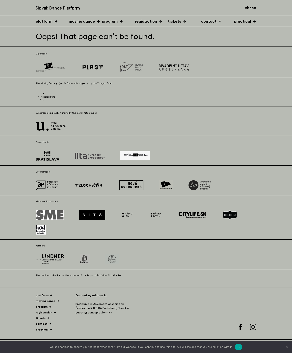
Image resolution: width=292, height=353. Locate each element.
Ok (238, 346)
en (253, 8)
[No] (287, 347)
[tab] (52, 21)
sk (247, 8)
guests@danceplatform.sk (93, 312)
